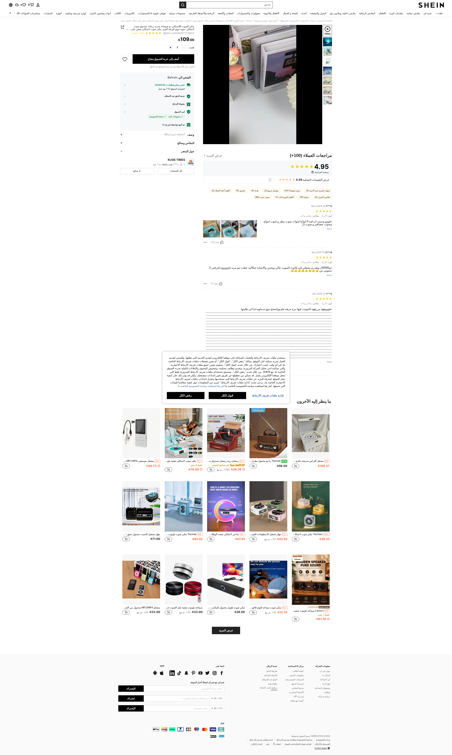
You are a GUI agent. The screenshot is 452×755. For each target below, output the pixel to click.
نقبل (222, 723)
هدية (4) (254, 190)
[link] (31, 5)
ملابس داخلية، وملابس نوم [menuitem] (343, 13)
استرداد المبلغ (298, 684)
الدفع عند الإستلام (269, 679)
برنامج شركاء (324, 696)
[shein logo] (431, 5)
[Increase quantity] (170, 47)
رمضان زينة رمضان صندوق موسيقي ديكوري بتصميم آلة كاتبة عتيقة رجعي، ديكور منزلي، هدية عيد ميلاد (225, 460)
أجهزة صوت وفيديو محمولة (266, 20)
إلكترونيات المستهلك (289, 20)
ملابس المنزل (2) (322, 197)
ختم (267, 744)
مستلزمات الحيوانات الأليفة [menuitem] (27, 13)
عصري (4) (240, 190)
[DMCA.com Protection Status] (213, 736)
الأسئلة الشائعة (270, 675)
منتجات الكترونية (308, 20)
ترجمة (329, 229)
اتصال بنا (326, 675)
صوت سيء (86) (262, 197)
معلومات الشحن (296, 675)
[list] (196, 673)
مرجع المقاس (298, 688)
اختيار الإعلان (256, 744)
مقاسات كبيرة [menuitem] (396, 13)
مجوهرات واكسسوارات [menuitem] (248, 13)
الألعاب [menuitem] (117, 13)
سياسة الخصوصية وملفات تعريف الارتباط (294, 739)
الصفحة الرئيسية (324, 20)
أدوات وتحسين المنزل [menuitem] (100, 13)
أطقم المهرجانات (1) (284, 197)
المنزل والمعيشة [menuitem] (318, 13)
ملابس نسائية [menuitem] (413, 13)
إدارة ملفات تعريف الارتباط (261, 739)
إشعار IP (277, 744)
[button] (17, 5)
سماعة (249, 20)
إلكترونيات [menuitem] (129, 13)
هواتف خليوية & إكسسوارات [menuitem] (152, 13)
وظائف (327, 692)
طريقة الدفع (272, 671)
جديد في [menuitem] (427, 13)
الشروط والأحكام (322, 744)
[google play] (155, 674)
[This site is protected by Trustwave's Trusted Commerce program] (221, 736)
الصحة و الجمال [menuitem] (290, 13)
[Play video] (262, 84)
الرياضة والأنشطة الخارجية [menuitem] (201, 13)
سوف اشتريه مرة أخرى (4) (318, 190)
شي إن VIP (299, 696)
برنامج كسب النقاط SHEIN (268, 688)
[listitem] (310, 442)
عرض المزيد (226, 630)
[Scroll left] (14, 13)
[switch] (271, 180)
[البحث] (182, 5)
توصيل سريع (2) (271, 190)
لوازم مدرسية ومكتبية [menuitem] (75, 13)
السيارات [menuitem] (48, 13)
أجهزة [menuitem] (59, 13)
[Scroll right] (10, 13)
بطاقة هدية (272, 684)
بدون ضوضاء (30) (292, 190)
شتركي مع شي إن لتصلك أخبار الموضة (207, 682)
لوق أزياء (326, 684)
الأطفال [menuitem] (382, 13)
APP (162, 666)
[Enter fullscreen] (207, 141)
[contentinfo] (171, 729)
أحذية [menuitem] (304, 13)
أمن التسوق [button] (179, 112)
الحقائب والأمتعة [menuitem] (226, 13)
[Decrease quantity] (184, 47)
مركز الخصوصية (323, 739)
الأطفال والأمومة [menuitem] (271, 13)
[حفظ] (125, 59)
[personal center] (38, 5)
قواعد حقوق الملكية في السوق (297, 744)
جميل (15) (304, 197)
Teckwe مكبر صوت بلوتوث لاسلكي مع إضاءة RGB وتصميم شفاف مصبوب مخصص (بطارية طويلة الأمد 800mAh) (183, 534)
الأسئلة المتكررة (296, 692)
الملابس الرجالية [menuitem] (367, 13)
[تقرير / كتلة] (205, 242)
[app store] (161, 674)
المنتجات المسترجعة (295, 679)
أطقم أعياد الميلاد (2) (221, 190)
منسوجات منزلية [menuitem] (177, 13)
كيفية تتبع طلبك (297, 701)
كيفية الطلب (298, 671)
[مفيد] (222, 242)
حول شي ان (325, 671)
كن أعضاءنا (325, 679)
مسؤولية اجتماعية (322, 688)
